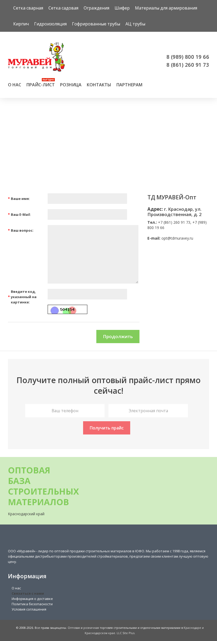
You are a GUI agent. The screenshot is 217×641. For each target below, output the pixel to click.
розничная (91, 628)
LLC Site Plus (125, 633)
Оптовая (74, 628)
